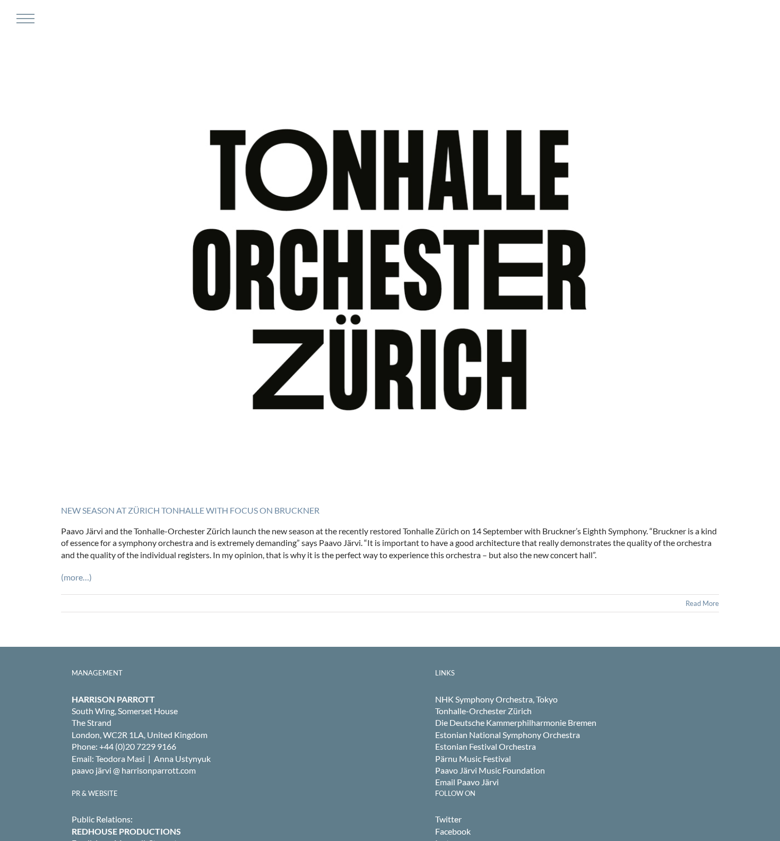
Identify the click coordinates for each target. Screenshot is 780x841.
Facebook (453, 831)
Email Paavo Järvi (467, 782)
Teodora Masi (120, 758)
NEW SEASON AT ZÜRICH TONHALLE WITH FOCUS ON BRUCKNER (190, 510)
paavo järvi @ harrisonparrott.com (134, 770)
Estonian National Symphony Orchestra (507, 735)
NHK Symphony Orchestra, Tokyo (496, 699)
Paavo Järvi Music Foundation (490, 770)
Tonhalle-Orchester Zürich (483, 711)
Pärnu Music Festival (473, 758)
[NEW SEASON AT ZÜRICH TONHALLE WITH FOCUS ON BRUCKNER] (390, 269)
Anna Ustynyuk (182, 758)
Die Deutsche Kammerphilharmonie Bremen (515, 722)
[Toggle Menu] (24, 18)
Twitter (448, 819)
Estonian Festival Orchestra (485, 746)
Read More (702, 603)
